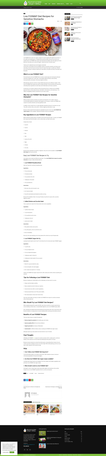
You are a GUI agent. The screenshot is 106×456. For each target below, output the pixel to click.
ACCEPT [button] (11, 452)
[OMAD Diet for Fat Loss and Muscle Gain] (43, 408)
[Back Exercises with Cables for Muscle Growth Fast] (67, 29)
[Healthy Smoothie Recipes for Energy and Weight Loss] (42, 439)
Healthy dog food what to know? (52, 431)
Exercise (72, 29)
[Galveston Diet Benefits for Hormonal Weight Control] (56, 408)
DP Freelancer (27, 21)
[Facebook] (76, 7)
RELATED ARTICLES (27, 402)
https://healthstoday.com (35, 394)
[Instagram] (78, 7)
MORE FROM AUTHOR (36, 402)
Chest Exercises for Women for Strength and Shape (32, 387)
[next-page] (26, 417)
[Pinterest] (30, 24)
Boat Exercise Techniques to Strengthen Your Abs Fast (53, 387)
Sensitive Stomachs (41, 373)
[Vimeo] (80, 7)
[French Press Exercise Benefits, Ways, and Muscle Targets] (67, 18)
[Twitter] (79, 7)
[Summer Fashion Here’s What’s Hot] (42, 445)
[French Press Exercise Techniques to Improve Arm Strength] (67, 39)
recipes (36, 373)
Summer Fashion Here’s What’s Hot (53, 443)
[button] (80, 4)
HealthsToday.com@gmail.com (29, 444)
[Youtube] (81, 7)
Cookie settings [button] (6, 452)
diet (34, 337)
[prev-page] (24, 417)
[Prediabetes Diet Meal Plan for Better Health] (30, 408)
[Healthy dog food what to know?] (42, 433)
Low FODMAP (31, 373)
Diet (24, 13)
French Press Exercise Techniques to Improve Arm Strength (76, 39)
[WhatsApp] (32, 24)
